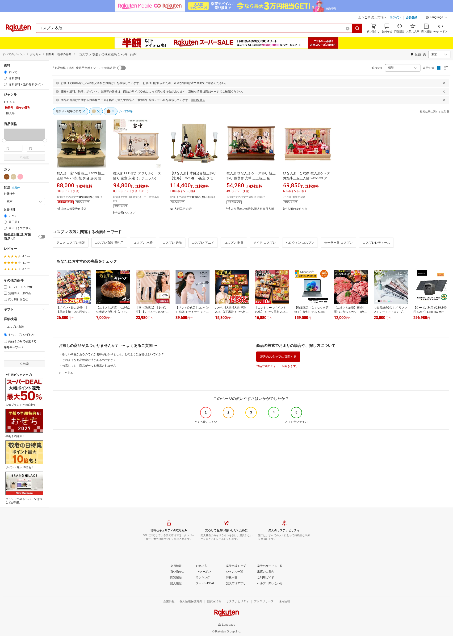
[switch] (41, 236)
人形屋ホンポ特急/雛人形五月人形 (252, 208)
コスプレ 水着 (143, 242)
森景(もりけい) (126, 212)
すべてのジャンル (14, 54)
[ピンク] (20, 177)
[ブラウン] (6, 177)
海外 (17, 187)
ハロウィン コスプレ (300, 242)
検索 (26, 157)
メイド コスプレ (264, 242)
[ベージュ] (13, 177)
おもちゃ (35, 54)
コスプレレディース (376, 242)
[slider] (4, 140)
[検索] (357, 28)
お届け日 (9, 209)
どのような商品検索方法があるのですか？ (89, 360)
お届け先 (9, 193)
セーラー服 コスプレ (338, 242)
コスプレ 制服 (233, 242)
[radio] (5, 72)
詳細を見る (198, 100)
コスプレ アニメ (203, 242)
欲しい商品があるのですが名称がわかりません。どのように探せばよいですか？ (113, 354)
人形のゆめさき (297, 208)
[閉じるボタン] (444, 83)
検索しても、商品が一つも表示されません (89, 365)
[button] (436, 18)
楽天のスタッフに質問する (278, 356)
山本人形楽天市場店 (73, 208)
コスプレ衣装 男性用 (109, 242)
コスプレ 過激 (172, 242)
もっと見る (66, 373)
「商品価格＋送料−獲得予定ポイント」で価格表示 (84, 68)
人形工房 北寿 (183, 208)
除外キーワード (14, 347)
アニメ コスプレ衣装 (70, 242)
